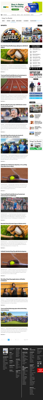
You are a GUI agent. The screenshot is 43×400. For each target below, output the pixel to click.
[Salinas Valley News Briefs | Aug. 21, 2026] (31, 127)
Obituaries (17, 349)
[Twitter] (38, 366)
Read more (3, 71)
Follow (40, 95)
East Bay (31, 393)
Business (11, 354)
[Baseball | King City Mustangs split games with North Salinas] (14, 56)
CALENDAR (18, 359)
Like (40, 93)
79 (15, 339)
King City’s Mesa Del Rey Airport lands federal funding (38, 134)
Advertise (11, 349)
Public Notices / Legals (25, 354)
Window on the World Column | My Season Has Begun (38, 122)
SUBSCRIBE (5, 354)
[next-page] (18, 340)
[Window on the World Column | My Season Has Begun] (31, 122)
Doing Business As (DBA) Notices (25, 360)
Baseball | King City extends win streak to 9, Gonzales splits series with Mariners (12, 136)
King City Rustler (32, 372)
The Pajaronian (32, 381)
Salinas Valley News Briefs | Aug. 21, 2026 (38, 127)
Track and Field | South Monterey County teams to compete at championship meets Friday (14, 76)
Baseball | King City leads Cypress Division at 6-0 (13, 223)
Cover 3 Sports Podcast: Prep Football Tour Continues (38, 116)
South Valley (32, 394)
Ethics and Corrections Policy (5, 368)
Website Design (25, 370)
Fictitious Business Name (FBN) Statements (25, 357)
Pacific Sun (32, 362)
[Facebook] (40, 15)
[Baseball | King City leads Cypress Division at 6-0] (14, 232)
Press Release (5, 362)
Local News (11, 353)
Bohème (31, 389)
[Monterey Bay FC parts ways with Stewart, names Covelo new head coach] (14, 115)
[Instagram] (41, 15)
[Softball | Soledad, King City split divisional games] (14, 260)
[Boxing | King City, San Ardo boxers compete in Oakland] (37, 38)
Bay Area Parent (32, 388)
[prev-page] (2, 340)
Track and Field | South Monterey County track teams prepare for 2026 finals (13, 194)
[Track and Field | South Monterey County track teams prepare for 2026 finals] (14, 204)
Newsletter (5, 358)
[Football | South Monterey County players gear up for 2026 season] (27, 38)
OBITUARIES (18, 348)
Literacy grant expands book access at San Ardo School (35, 108)
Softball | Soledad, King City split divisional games (13, 251)
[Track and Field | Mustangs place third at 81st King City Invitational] (14, 319)
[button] (38, 21)
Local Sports (11, 371)
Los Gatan (31, 373)
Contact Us (5, 359)
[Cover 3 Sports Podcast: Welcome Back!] (37, 31)
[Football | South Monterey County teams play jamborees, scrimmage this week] (27, 31)
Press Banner (32, 377)
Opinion (10, 358)
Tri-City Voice (32, 383)
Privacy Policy (5, 363)
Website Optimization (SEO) (24, 374)
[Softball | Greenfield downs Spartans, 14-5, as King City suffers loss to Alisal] (14, 175)
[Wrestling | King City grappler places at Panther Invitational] (14, 289)
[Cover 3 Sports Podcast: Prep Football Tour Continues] (11, 36)
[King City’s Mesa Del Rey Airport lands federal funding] (31, 133)
